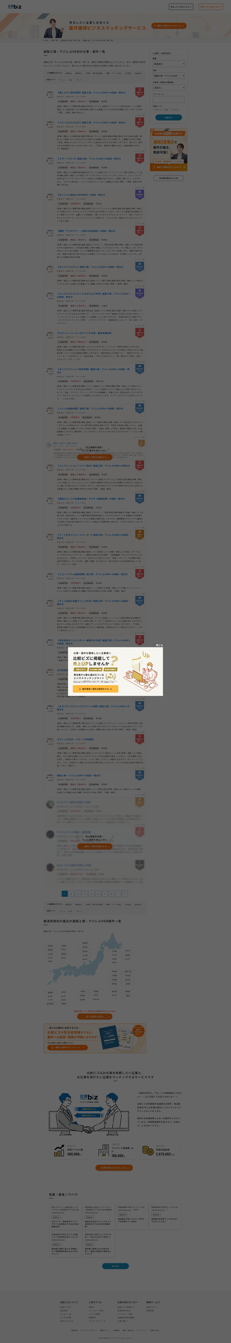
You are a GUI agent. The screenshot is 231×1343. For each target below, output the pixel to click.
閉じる (159, 645)
